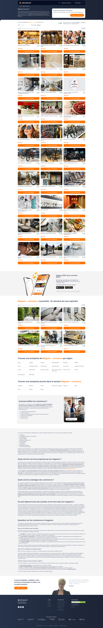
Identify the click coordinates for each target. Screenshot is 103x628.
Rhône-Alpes (31, 374)
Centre (19, 366)
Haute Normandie (55, 366)
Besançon (31, 385)
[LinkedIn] (23, 607)
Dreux (19, 389)
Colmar (41, 385)
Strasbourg (20, 385)
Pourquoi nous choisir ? (66, 2)
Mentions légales (39, 625)
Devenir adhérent (61, 609)
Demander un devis (61, 605)
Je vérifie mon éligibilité (20, 588)
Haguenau (65, 385)
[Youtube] (21, 607)
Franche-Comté (43, 366)
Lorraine (19, 369)
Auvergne (42, 362)
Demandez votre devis (70, 468)
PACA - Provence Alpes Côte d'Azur (56, 370)
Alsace (19, 362)
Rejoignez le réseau (71, 419)
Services (49, 603)
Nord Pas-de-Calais (44, 369)
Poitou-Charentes (21, 374)
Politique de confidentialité (53, 625)
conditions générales (76, 291)
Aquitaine (31, 362)
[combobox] (24, 25)
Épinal (76, 385)
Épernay (30, 389)
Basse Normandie (55, 362)
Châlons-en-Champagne (57, 385)
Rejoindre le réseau (61, 603)
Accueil (21, 6)
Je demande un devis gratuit (77, 15)
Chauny (42, 389)
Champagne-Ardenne (33, 366)
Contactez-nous (60, 607)
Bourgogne (65, 362)
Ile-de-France (66, 366)
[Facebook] (19, 607)
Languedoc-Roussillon (79, 366)
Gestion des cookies (63, 625)
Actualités (49, 605)
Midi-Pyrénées (32, 369)
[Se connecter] (83, 3)
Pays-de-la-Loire (66, 369)
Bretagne (76, 362)
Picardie (76, 369)
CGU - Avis (46, 625)
